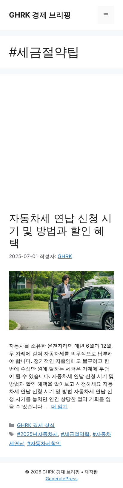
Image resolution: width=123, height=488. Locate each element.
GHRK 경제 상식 (36, 425)
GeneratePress (62, 478)
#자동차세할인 (44, 443)
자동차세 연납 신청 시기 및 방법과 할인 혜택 (60, 230)
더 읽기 (59, 406)
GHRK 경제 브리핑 (40, 14)
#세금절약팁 (75, 434)
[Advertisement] (61, 147)
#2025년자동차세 (37, 434)
